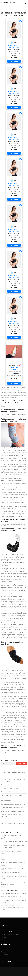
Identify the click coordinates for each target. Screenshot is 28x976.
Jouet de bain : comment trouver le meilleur (12, 807)
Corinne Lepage (9, 2)
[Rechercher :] (8, 763)
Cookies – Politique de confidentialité (10, 934)
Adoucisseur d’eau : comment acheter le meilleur (13, 772)
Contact (3, 939)
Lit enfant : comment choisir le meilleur (11, 820)
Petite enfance (4, 954)
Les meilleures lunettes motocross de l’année (12, 827)
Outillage (3, 951)
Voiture (3, 956)
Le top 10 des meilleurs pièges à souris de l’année (13, 811)
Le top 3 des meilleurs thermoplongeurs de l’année (14, 841)
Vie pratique (4, 947)
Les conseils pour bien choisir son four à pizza (12, 776)
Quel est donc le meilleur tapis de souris (11, 785)
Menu (25, 3)
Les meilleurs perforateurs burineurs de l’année (13, 804)
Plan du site (4, 937)
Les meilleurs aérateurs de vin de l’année (11, 905)
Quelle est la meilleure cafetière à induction (12, 792)
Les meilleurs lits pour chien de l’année (10, 872)
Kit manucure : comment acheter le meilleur (12, 788)
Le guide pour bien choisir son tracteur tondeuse (13, 893)
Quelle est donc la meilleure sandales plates (12, 851)
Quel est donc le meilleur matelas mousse (11, 795)
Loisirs (2, 949)
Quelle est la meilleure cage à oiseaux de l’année (13, 823)
